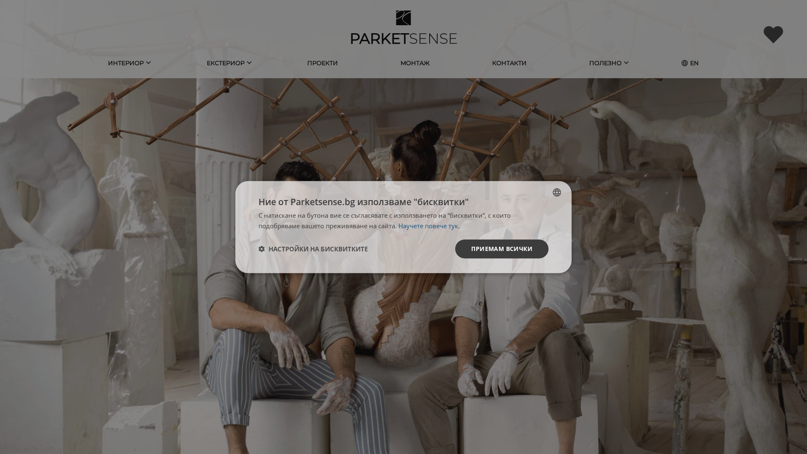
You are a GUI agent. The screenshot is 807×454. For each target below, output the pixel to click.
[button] (313, 248)
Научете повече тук (428, 226)
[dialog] (403, 227)
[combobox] (557, 192)
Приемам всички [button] (502, 249)
